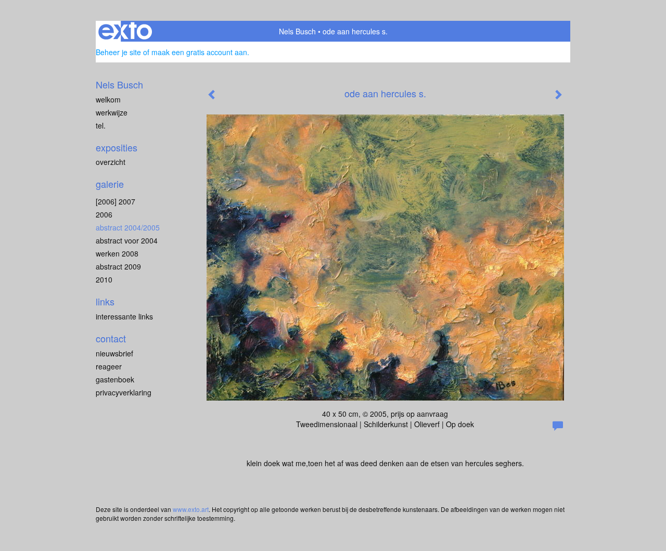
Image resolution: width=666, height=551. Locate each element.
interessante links (124, 316)
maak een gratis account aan (199, 52)
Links (105, 301)
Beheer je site (118, 52)
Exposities (116, 147)
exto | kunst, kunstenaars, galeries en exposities (125, 31)
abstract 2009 (118, 266)
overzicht (110, 162)
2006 (104, 214)
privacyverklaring (123, 392)
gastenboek (115, 379)
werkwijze (111, 112)
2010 (104, 279)
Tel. (101, 125)
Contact (111, 338)
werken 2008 (117, 253)
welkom (108, 99)
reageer (109, 366)
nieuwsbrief (114, 353)
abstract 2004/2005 (128, 227)
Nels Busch (297, 31)
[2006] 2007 (115, 201)
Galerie (110, 183)
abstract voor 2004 (127, 240)
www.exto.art (191, 509)
